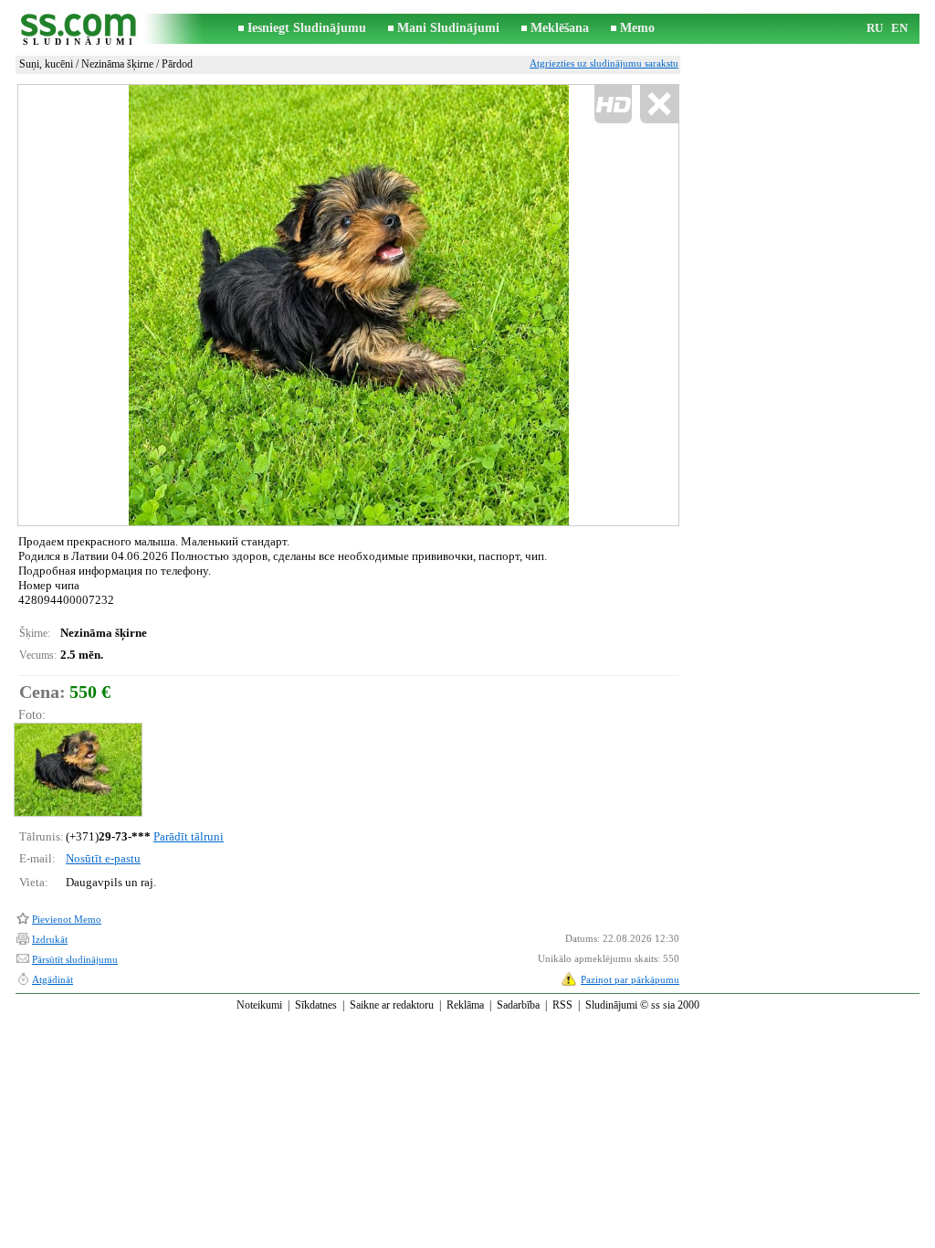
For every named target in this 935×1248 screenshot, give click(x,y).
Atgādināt (52, 979)
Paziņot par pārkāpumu (630, 979)
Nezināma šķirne (117, 64)
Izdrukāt (50, 939)
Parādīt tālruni (188, 836)
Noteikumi (259, 1005)
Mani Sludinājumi (448, 28)
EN (899, 28)
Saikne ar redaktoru (392, 1005)
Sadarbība (518, 1005)
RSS (562, 1005)
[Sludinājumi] (79, 29)
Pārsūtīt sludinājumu (75, 959)
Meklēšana (560, 28)
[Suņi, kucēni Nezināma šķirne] (77, 770)
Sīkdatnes (316, 1005)
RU (875, 28)
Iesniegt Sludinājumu (306, 28)
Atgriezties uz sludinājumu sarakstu (604, 63)
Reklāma (465, 1005)
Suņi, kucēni (46, 64)
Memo (637, 28)
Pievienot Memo (66, 919)
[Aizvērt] (658, 104)
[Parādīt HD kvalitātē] (348, 305)
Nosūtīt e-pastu (103, 858)
